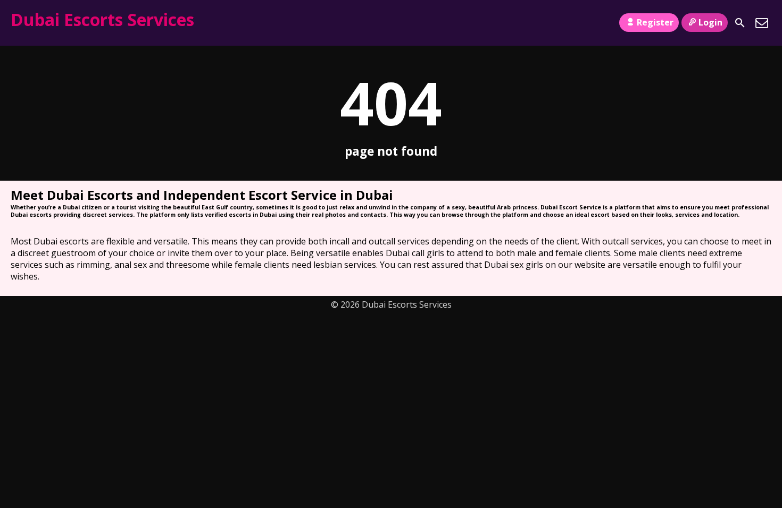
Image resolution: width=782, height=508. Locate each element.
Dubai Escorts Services (102, 19)
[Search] (740, 22)
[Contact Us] (761, 22)
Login (710, 22)
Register (655, 22)
